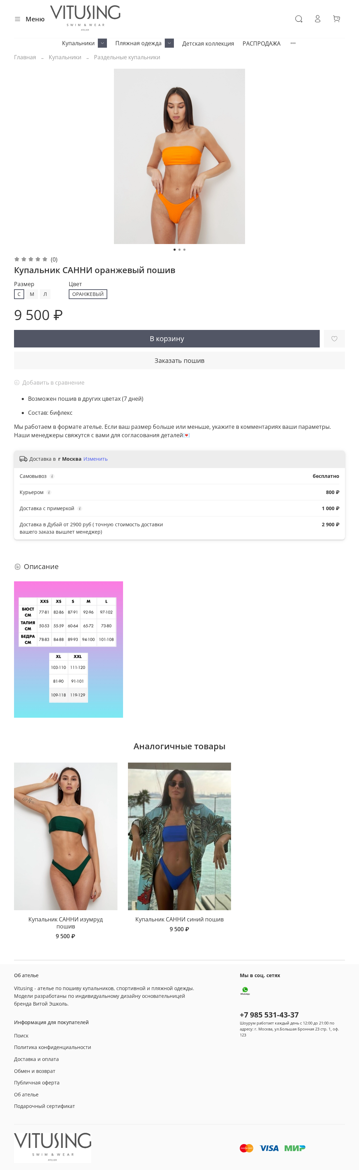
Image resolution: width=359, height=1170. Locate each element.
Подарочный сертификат (44, 1106)
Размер (24, 284)
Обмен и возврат (34, 1071)
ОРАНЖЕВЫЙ (88, 294)
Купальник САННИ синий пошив (179, 919)
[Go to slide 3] (184, 250)
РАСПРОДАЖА (261, 43)
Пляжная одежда (138, 43)
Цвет (75, 284)
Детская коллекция (208, 43)
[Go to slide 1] (175, 250)
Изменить (95, 459)
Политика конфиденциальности (52, 1047)
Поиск (21, 1035)
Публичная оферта (37, 1082)
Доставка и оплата (36, 1059)
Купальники (78, 43)
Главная (25, 57)
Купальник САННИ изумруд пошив (65, 922)
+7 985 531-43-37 (269, 1015)
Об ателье (26, 1094)
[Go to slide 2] (179, 250)
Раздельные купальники (127, 57)
